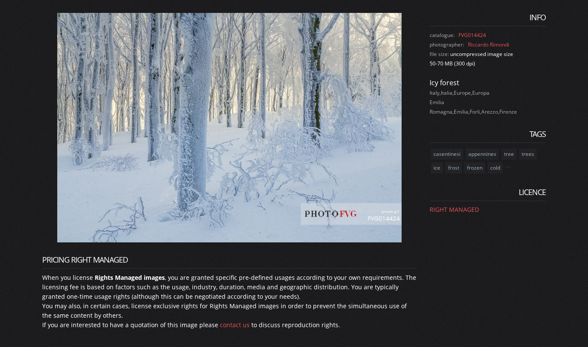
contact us (235, 325)
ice (436, 167)
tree (509, 154)
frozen (475, 167)
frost (453, 167)
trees (528, 154)
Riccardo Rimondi (488, 44)
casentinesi (447, 154)
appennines (482, 154)
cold (495, 167)
